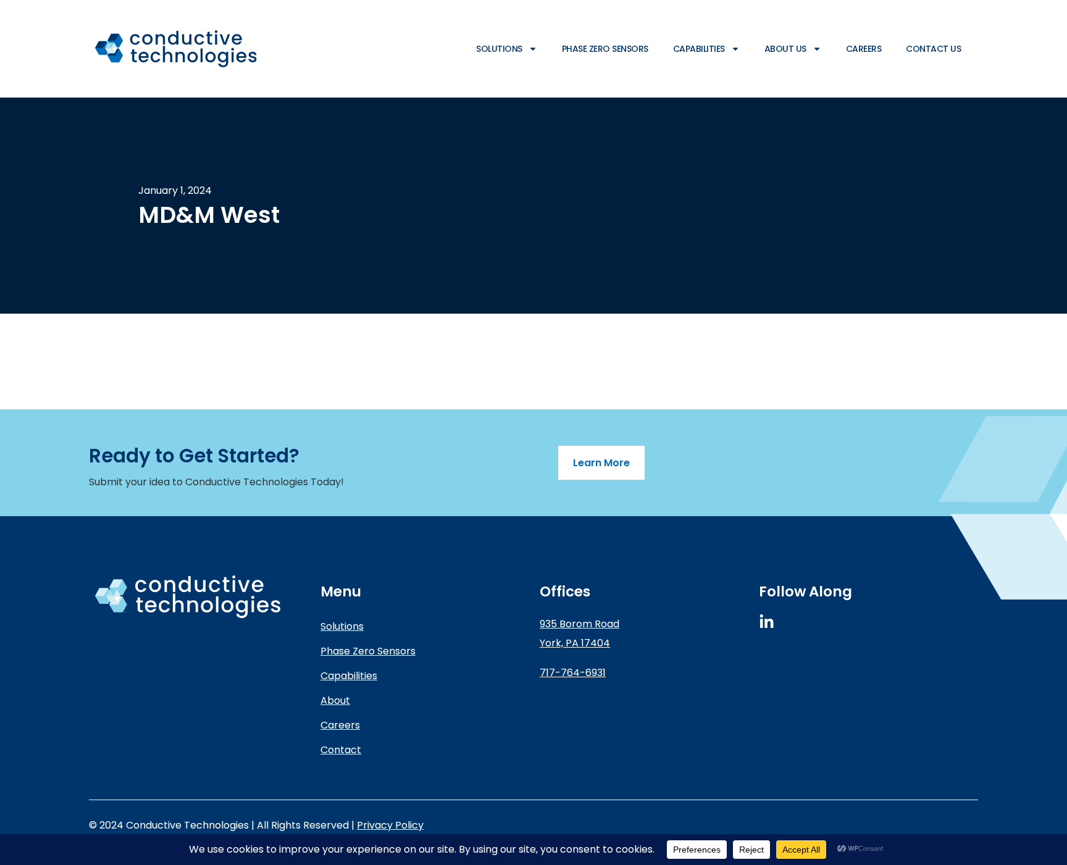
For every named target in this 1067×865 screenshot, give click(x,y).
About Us (785, 49)
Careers (864, 49)
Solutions (499, 49)
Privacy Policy (390, 825)
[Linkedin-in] (766, 622)
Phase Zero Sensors (605, 49)
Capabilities (699, 49)
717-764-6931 (573, 673)
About (335, 700)
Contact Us (933, 49)
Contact (340, 750)
